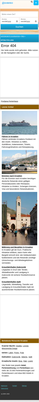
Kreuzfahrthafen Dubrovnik (14, 267)
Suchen (19, 26)
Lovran (25, 346)
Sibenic (24, 357)
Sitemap (24, 385)
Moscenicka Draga (9, 348)
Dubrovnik (16, 357)
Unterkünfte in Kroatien (10, 36)
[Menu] (36, 2)
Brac (20, 361)
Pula (22, 353)
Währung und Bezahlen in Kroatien (17, 247)
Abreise (23, 19)
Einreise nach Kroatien (12, 176)
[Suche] (32, 2)
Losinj (30, 361)
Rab (25, 361)
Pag (22, 36)
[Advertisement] (19, 77)
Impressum (4, 385)
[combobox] (19, 14)
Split (30, 357)
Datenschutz (4, 388)
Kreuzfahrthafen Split (11, 282)
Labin (11, 353)
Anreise (4, 19)
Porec (16, 353)
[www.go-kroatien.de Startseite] (8, 3)
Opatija (19, 346)
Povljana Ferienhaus (9, 101)
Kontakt (14, 385)
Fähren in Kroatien (10, 137)
